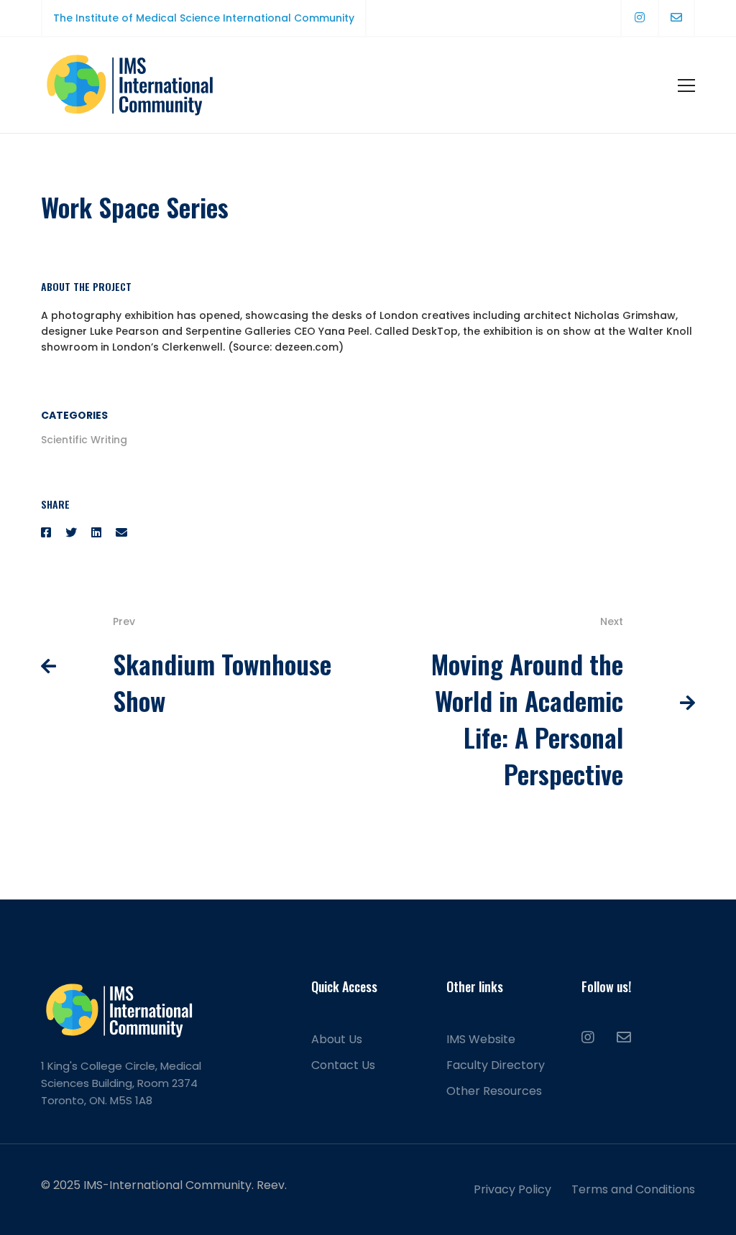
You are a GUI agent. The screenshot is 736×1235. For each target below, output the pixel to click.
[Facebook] (46, 533)
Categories (74, 415)
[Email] (121, 533)
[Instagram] (588, 1037)
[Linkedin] (96, 533)
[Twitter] (71, 533)
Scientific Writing (84, 440)
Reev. (272, 1185)
